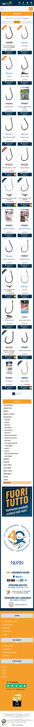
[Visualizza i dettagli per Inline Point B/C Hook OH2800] (25, 185)
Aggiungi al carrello (10, 52)
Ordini (4, 673)
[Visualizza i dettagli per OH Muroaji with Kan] (25, 337)
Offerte (4, 149)
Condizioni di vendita (8, 646)
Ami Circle (7, 422)
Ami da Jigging (8, 427)
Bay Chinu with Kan (25, 228)
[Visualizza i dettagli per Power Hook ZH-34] (25, 307)
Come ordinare (6, 655)
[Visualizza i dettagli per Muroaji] (25, 276)
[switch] (3, 724)
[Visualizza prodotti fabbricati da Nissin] (17, 563)
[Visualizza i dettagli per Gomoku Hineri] (9, 93)
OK (13, 725)
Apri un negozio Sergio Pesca (10, 621)
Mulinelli (6, 411)
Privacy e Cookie (7, 631)
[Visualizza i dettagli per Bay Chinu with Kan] (25, 215)
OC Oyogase (9, 381)
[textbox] (13, 9)
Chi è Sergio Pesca (7, 624)
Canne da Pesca (7, 408)
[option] (17, 563)
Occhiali (5, 477)
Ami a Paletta (8, 433)
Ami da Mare (7, 420)
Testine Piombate (9, 446)
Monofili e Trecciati (8, 414)
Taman (9, 76)
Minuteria (6, 459)
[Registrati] (23, 2)
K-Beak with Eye (25, 259)
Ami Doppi (7, 451)
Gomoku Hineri (9, 106)
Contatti (5, 634)
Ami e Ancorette (17, 18)
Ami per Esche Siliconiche (11, 435)
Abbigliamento (7, 474)
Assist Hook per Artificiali (11, 443)
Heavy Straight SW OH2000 (9, 290)
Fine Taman (24, 45)
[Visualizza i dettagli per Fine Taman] (25, 32)
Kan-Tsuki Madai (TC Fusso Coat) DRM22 (9, 46)
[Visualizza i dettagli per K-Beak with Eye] (25, 246)
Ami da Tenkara (8, 456)
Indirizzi (5, 670)
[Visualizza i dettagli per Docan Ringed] (25, 154)
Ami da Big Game (8, 430)
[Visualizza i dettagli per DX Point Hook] (9, 307)
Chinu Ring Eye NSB (9, 137)
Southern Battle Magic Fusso (24, 107)
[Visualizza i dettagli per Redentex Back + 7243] (9, 154)
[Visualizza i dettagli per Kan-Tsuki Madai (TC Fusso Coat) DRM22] (9, 32)
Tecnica (5, 480)
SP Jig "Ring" (25, 76)
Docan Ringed (24, 167)
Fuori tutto (4, 180)
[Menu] (19, 2)
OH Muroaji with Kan (25, 350)
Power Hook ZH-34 (24, 320)
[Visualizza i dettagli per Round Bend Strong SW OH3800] (9, 185)
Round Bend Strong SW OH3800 (9, 199)
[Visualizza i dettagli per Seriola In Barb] (25, 368)
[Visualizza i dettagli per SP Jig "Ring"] (25, 63)
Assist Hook (7, 440)
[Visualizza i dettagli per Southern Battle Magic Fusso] (25, 93)
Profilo (4, 667)
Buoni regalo (7, 483)
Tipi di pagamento (7, 649)
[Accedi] (27, 2)
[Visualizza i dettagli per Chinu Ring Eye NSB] (9, 124)
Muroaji (24, 289)
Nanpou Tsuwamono (9, 259)
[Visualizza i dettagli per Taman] (9, 63)
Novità (4, 27)
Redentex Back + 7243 (9, 167)
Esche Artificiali (8, 405)
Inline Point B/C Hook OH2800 (24, 199)
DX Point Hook (9, 320)
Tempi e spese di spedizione (10, 652)
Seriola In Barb (24, 381)
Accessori (6, 462)
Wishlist (5, 677)
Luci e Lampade (7, 468)
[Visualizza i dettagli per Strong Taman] (25, 124)
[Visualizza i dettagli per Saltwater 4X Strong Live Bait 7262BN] (9, 337)
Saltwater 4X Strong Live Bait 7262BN (9, 351)
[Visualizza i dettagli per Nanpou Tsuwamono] (9, 246)
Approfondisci (19, 725)
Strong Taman (25, 137)
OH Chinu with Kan (9, 228)
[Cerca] (31, 9)
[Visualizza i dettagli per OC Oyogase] (9, 368)
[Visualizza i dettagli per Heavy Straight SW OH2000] (9, 276)
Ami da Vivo (7, 425)
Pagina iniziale (8, 18)
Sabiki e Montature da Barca (11, 453)
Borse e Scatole (7, 471)
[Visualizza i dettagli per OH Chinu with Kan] (9, 215)
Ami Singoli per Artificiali (11, 438)
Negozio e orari (6, 628)
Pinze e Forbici (7, 465)
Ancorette (7, 448)
